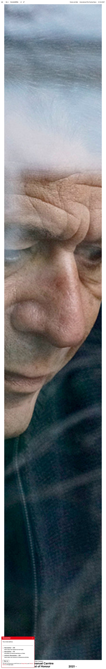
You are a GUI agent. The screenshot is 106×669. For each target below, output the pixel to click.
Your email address (8, 641)
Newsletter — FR (14, 652)
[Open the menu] (2, 2)
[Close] (32, 638)
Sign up (6, 661)
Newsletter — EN (13, 648)
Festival (40, 661)
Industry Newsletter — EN (16, 656)
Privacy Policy (24, 663)
